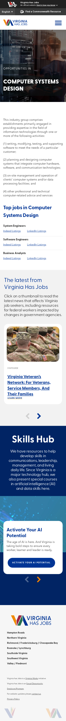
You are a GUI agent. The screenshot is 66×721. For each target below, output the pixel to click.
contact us (36, 694)
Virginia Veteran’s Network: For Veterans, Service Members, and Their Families (29, 385)
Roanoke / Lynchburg (19, 648)
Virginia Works (31, 679)
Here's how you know (46, 5)
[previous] (25, 579)
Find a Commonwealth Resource (43, 11)
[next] (37, 579)
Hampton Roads (16, 633)
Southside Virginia (17, 653)
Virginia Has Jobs (29, 2)
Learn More (15, 398)
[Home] (15, 22)
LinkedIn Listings (36, 231)
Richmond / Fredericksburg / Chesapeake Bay (32, 643)
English (7, 11)
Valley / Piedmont (17, 664)
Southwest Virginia (17, 658)
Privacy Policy (13, 699)
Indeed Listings (12, 231)
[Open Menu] (58, 22)
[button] (27, 416)
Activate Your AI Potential (31, 563)
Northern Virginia (16, 638)
